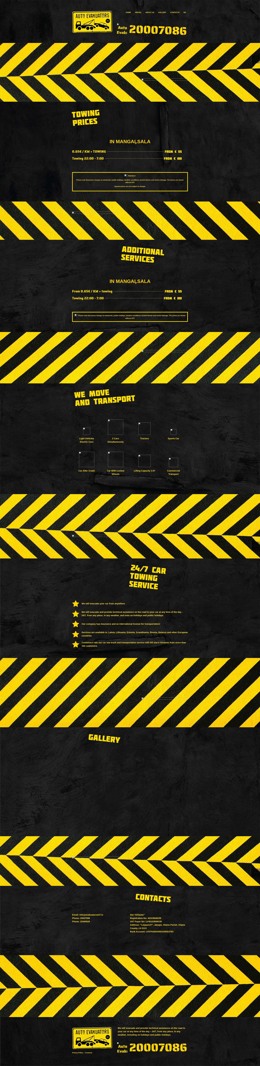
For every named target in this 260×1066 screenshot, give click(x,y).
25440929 (85, 921)
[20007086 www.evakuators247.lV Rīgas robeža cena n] (169, 811)
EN (185, 12)
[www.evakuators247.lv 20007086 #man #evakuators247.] (91, 765)
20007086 (158, 30)
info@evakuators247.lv (91, 915)
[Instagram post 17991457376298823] (91, 788)
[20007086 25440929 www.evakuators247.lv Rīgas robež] (130, 811)
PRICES (138, 12)
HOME (128, 12)
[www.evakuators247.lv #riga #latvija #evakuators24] (169, 765)
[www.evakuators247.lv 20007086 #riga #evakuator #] (169, 788)
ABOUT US (149, 12)
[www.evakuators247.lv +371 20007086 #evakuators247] (91, 811)
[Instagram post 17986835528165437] (130, 788)
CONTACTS (174, 12)
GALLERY (162, 12)
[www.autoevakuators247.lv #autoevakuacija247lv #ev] (130, 765)
